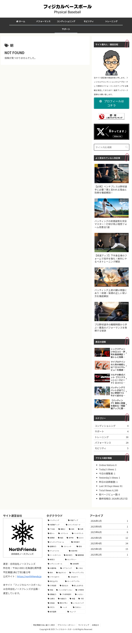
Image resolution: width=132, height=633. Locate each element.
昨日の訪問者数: (107, 481)
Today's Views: (107, 469)
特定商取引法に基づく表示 (44, 625)
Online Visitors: (107, 465)
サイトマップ (83, 625)
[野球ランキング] (111, 116)
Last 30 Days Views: (109, 486)
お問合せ (95, 625)
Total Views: (105, 490)
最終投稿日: (105, 498)
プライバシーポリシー (66, 625)
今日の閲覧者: (106, 473)
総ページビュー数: (109, 494)
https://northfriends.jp (29, 576)
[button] (126, 147)
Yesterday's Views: (109, 477)
